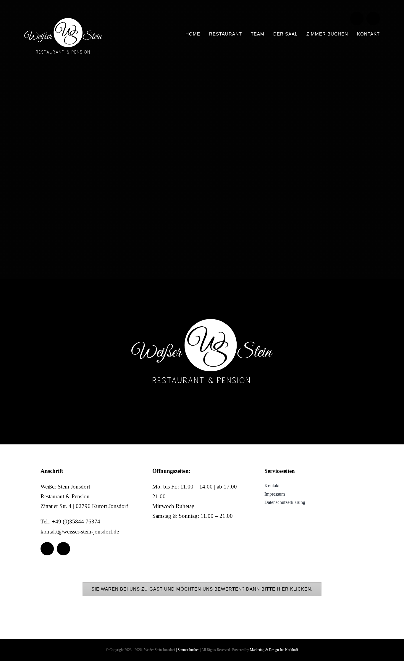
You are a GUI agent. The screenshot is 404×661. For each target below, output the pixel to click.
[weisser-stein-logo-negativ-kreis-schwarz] (63, 21)
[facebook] (356, 18)
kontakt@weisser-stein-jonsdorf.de (80, 531)
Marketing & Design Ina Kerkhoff (274, 650)
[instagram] (373, 18)
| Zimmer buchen (187, 650)
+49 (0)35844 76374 (76, 521)
